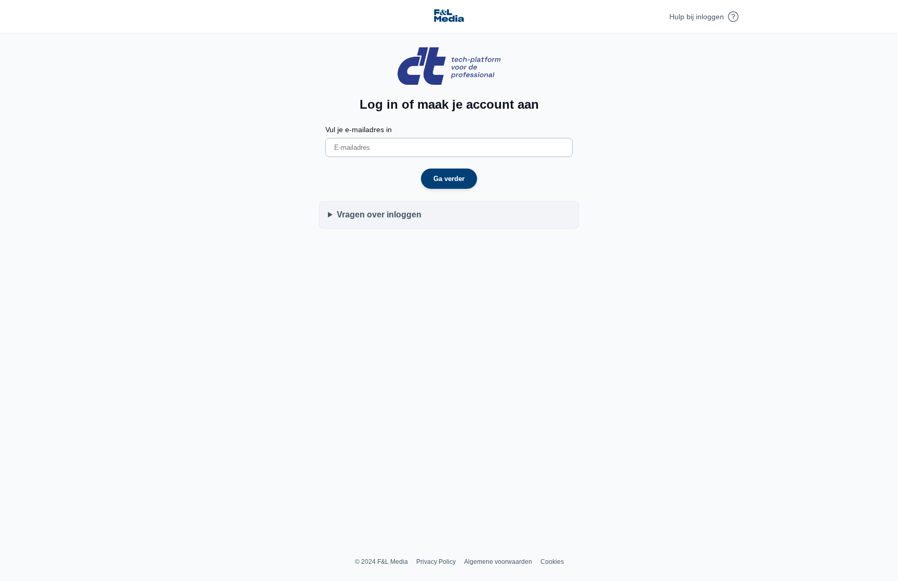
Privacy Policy (436, 561)
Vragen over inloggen (379, 214)
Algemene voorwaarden (498, 561)
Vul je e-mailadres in (358, 129)
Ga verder (449, 179)
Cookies (552, 561)
